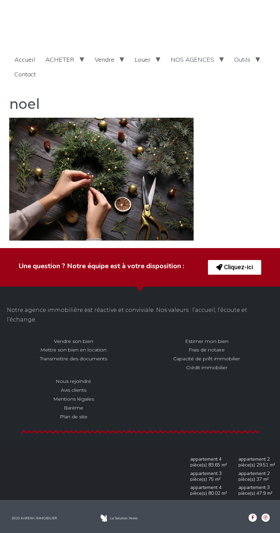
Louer (143, 59)
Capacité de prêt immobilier (206, 359)
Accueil (24, 59)
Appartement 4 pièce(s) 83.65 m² (208, 462)
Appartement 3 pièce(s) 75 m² (206, 476)
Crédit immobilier (206, 367)
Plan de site (73, 417)
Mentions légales (73, 399)
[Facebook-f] (253, 518)
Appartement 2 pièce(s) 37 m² (254, 476)
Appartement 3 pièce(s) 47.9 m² (255, 490)
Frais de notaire (206, 350)
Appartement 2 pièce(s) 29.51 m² (256, 462)
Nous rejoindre (73, 381)
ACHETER (59, 59)
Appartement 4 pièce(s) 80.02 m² (208, 490)
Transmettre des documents (73, 359)
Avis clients (73, 390)
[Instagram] (266, 518)
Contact (25, 74)
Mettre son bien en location (73, 350)
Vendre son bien (73, 341)
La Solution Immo (124, 518)
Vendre (104, 59)
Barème (73, 408)
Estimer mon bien (206, 341)
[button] (234, 267)
